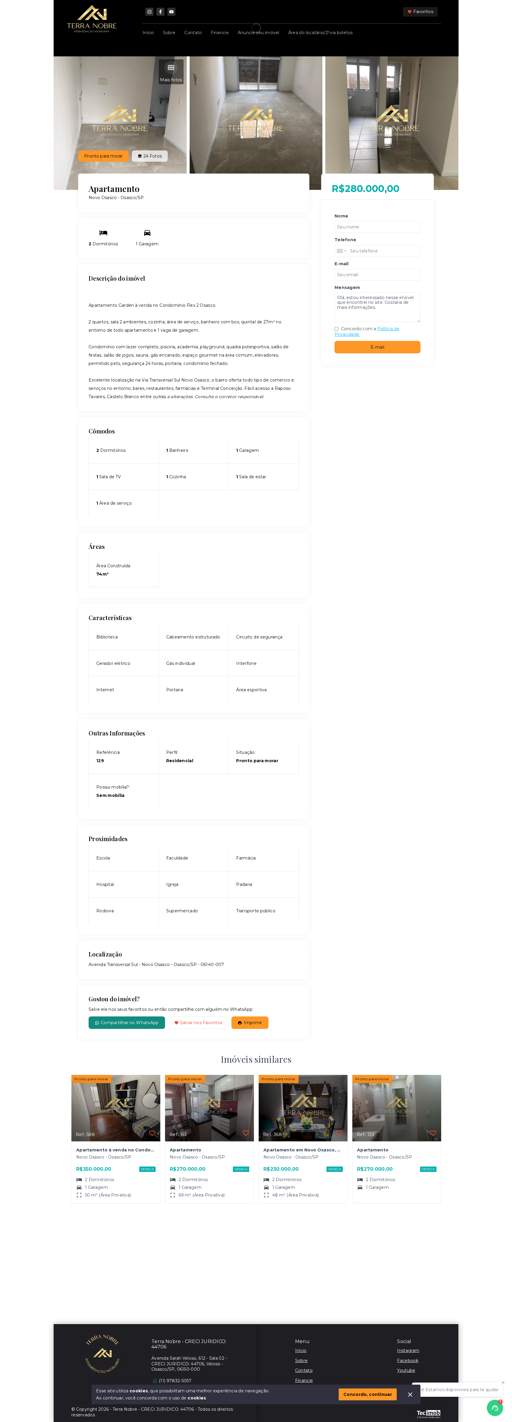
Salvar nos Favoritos (201, 1022)
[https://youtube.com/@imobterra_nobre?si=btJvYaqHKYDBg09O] (171, 12)
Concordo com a (367, 331)
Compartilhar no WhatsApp (130, 1022)
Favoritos (423, 11)
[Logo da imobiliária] (103, 1354)
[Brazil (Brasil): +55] (341, 251)
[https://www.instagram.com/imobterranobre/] (149, 12)
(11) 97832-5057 (175, 1380)
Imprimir (253, 1022)
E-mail (377, 347)
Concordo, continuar (367, 1394)
